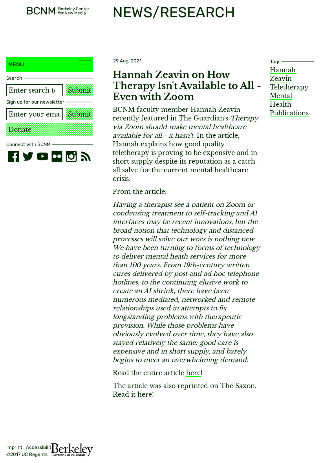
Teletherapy (289, 87)
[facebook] (13, 156)
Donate (19, 129)
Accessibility (40, 447)
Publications (289, 113)
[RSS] (86, 156)
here (193, 373)
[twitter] (28, 156)
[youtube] (42, 156)
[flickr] (57, 156)
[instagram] (71, 156)
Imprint (14, 447)
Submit (79, 90)
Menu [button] (16, 64)
